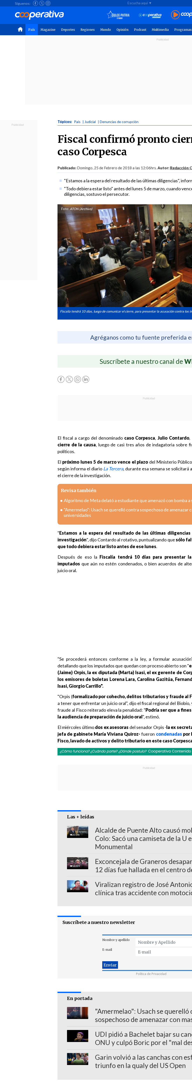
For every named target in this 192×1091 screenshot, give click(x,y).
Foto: (65, 209)
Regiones (87, 30)
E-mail (107, 949)
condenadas (169, 734)
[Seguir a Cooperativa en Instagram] (48, 3)
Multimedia (160, 30)
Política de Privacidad (151, 974)
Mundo (105, 30)
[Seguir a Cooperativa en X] (41, 3)
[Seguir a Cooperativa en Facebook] (35, 3)
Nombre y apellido (116, 940)
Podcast (140, 30)
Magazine (48, 30)
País (31, 30)
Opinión (122, 30)
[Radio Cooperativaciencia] (150, 15)
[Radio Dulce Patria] (118, 15)
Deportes (68, 30)
